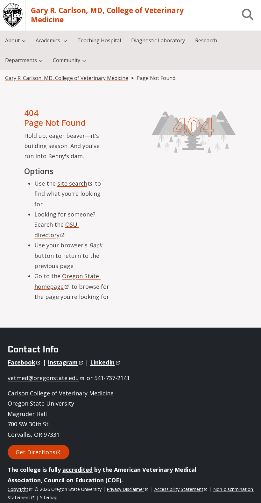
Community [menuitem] (66, 60)
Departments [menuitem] (21, 60)
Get (35, 452)
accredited (77, 469)
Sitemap (49, 497)
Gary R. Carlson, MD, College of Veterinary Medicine (107, 15)
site (72, 183)
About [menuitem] (12, 40)
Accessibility (178, 489)
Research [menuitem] (206, 40)
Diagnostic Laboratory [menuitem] (158, 40)
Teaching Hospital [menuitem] (99, 40)
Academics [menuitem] (48, 40)
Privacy (125, 489)
